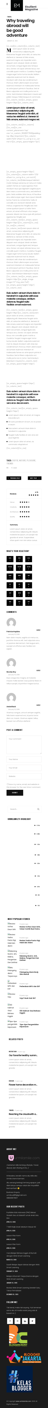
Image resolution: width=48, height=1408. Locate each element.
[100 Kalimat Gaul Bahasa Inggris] (12, 1010)
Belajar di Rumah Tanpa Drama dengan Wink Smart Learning (24, 910)
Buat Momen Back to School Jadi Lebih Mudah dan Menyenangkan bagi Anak (24, 849)
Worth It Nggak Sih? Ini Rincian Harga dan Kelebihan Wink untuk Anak (23, 838)
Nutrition (12, 1051)
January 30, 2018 (12, 41)
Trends (10, 463)
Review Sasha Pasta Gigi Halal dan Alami (30, 941)
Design (11, 1081)
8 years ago (24, 938)
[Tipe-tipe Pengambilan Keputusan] (12, 1024)
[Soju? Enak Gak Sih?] (12, 997)
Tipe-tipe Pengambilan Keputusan (29, 1025)
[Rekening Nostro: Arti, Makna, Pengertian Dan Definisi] (12, 957)
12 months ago (13, 877)
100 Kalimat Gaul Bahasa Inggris (30, 1012)
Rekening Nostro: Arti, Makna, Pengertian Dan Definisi (29, 958)
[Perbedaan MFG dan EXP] (12, 985)
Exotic (15, 460)
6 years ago (24, 1022)
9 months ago (13, 887)
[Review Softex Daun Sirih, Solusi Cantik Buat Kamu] (12, 926)
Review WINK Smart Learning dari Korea (24, 829)
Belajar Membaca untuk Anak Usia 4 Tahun (23, 880)
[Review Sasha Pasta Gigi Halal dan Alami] (12, 940)
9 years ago (24, 924)
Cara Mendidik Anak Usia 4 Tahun (21, 890)
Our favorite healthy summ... (23, 1055)
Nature (22, 460)
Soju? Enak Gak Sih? (28, 998)
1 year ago (11, 826)
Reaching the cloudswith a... (23, 1114)
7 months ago (13, 906)
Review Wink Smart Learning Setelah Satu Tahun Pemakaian (23, 899)
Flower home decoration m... (23, 1084)
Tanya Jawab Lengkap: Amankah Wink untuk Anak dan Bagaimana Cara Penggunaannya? (23, 869)
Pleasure (31, 460)
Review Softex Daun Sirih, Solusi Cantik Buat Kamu (30, 928)
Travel (9, 17)
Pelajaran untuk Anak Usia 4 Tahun (22, 858)
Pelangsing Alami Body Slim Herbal (29, 973)
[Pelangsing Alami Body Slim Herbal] (12, 972)
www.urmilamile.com (23, 1401)
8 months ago (13, 896)
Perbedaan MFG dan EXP (30, 986)
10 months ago (13, 864)
